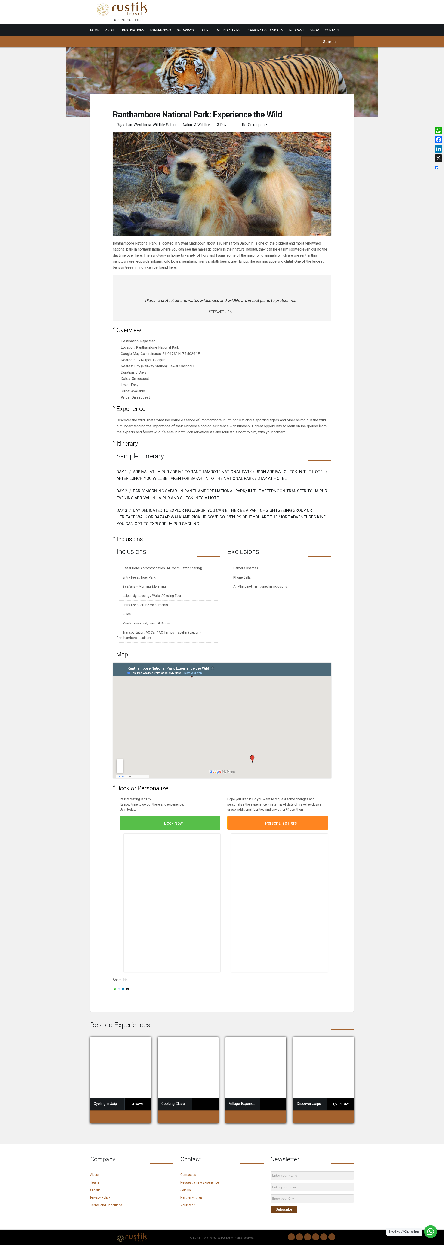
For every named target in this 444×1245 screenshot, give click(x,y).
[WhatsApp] (291, 1236)
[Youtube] (323, 1236)
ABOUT (110, 30)
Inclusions (130, 539)
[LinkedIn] (315, 1236)
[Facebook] (307, 1236)
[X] (438, 158)
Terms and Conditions (106, 1205)
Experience (131, 408)
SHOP (314, 30)
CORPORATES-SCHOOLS (265, 30)
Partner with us (191, 1197)
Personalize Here (281, 823)
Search (329, 42)
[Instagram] (299, 1236)
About (94, 1175)
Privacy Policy (100, 1197)
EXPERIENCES (160, 30)
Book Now (173, 823)
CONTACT (332, 30)
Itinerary (127, 443)
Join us (185, 1190)
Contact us (188, 1175)
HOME (94, 30)
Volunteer (187, 1205)
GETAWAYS (185, 30)
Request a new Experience (199, 1182)
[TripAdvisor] (331, 1236)
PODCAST (296, 30)
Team (94, 1182)
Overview (129, 330)
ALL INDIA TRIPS (228, 30)
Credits (95, 1190)
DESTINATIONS (133, 30)
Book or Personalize (142, 788)
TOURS (205, 30)
